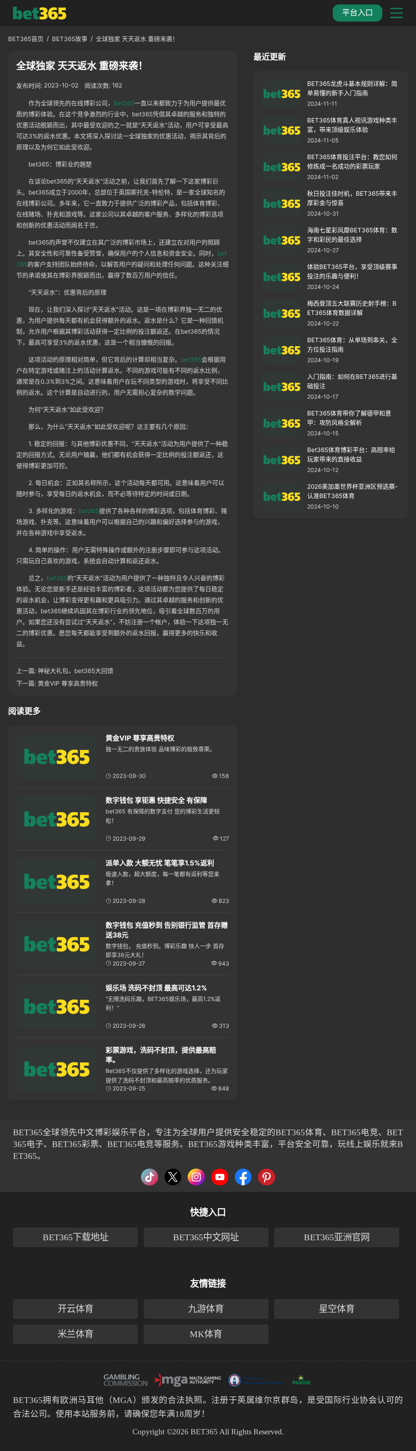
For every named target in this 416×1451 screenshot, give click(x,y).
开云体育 (75, 1309)
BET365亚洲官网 (337, 1237)
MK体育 (206, 1334)
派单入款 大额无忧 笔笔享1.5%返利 (160, 863)
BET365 (28, 1400)
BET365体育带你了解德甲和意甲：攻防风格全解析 (349, 417)
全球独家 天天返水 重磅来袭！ (137, 39)
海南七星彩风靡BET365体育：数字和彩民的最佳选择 (352, 234)
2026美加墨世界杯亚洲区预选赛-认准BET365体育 (352, 491)
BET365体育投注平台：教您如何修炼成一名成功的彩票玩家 (352, 161)
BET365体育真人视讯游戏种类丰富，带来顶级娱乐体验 (352, 124)
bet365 (124, 103)
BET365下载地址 (75, 1237)
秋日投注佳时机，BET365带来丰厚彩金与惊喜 (352, 198)
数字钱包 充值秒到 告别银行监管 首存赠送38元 (167, 930)
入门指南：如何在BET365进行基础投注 (352, 381)
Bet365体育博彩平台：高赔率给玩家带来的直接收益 (351, 454)
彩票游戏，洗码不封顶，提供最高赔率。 (161, 1055)
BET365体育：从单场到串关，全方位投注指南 (352, 344)
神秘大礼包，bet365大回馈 (75, 671)
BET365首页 (25, 39)
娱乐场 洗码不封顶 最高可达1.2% (156, 988)
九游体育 (206, 1309)
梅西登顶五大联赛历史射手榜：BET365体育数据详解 (351, 308)
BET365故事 (69, 39)
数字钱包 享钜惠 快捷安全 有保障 (156, 800)
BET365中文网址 (206, 1237)
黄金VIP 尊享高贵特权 (68, 683)
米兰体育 (75, 1334)
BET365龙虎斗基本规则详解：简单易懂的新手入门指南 (352, 88)
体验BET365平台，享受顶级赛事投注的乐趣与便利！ (352, 271)
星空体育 (337, 1309)
